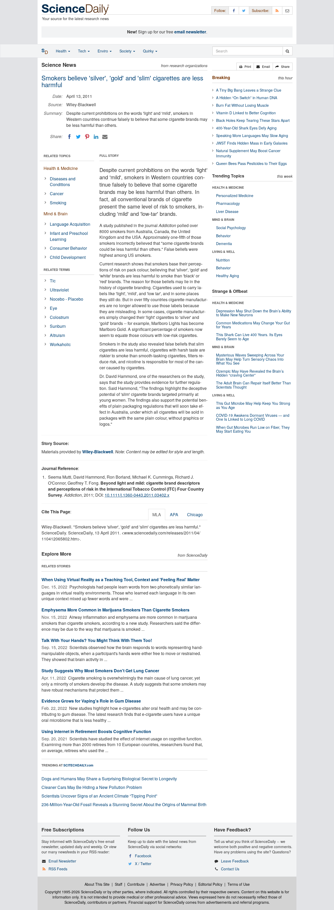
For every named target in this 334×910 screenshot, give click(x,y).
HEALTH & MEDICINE (228, 187)
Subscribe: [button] (260, 10)
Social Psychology (231, 227)
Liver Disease (227, 211)
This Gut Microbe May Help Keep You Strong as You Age (253, 405)
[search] (287, 50)
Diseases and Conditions (62, 182)
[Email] (105, 137)
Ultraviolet (59, 290)
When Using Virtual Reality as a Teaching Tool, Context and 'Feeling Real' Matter (120, 579)
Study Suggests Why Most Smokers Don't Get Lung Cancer (100, 671)
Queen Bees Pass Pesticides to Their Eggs (251, 163)
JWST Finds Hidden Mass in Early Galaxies (252, 143)
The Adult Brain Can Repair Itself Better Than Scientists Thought (253, 384)
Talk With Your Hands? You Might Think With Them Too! (96, 640)
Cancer (56, 194)
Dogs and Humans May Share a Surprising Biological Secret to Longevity (109, 779)
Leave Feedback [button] (235, 861)
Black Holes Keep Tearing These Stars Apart (253, 120)
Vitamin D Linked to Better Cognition (246, 112)
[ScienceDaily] (75, 9)
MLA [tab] (156, 514)
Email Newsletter (62, 861)
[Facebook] (69, 137)
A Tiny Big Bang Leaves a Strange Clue (248, 90)
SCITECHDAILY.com (78, 765)
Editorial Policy (210, 884)
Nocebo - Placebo (66, 299)
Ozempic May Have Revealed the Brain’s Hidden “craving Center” (250, 373)
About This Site (97, 884)
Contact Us (230, 868)
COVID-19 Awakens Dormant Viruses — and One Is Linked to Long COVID (252, 417)
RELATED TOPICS (57, 155)
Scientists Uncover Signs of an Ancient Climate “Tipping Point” (99, 796)
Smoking (58, 203)
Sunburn (58, 326)
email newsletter (190, 32)
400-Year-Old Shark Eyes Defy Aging (246, 127)
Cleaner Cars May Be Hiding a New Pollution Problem (91, 787)
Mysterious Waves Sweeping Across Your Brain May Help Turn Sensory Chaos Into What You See (250, 359)
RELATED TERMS (57, 269)
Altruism (57, 335)
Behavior (223, 235)
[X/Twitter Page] (244, 10)
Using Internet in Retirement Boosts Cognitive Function (96, 731)
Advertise (157, 884)
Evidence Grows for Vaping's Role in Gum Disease (91, 701)
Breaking (221, 77)
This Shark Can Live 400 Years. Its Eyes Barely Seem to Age (249, 336)
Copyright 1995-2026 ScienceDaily (73, 891)
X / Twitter (143, 863)
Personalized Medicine (234, 195)
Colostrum (59, 317)
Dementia (224, 243)
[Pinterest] (87, 137)
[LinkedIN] (96, 137)
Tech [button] (82, 50)
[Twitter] (78, 137)
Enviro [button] (103, 50)
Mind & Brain (56, 214)
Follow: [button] (220, 10)
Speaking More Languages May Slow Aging (252, 135)
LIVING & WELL (223, 251)
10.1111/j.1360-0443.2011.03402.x (137, 495)
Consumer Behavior (68, 248)
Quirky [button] (149, 50)
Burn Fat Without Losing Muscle (242, 105)
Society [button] (126, 50)
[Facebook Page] (234, 10)
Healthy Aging (227, 275)
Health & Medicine (61, 168)
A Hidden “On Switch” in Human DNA (246, 97)
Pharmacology (228, 203)
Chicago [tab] (195, 514)
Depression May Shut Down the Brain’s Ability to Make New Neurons (253, 312)
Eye (53, 308)
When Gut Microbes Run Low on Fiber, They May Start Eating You (253, 429)
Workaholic (60, 344)
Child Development (68, 257)
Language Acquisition (70, 224)
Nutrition (223, 260)
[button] (245, 66)
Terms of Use (239, 884)
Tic (53, 281)
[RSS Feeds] (277, 10)
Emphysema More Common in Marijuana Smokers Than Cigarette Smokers (115, 610)
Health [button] (62, 50)
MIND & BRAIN (223, 219)
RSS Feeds (58, 868)
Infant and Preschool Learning (69, 236)
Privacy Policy (181, 884)
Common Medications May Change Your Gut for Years (253, 324)
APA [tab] (174, 514)
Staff (118, 884)
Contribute (136, 884)
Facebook (143, 855)
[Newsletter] (287, 10)
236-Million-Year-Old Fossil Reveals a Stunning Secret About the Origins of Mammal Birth (123, 804)
